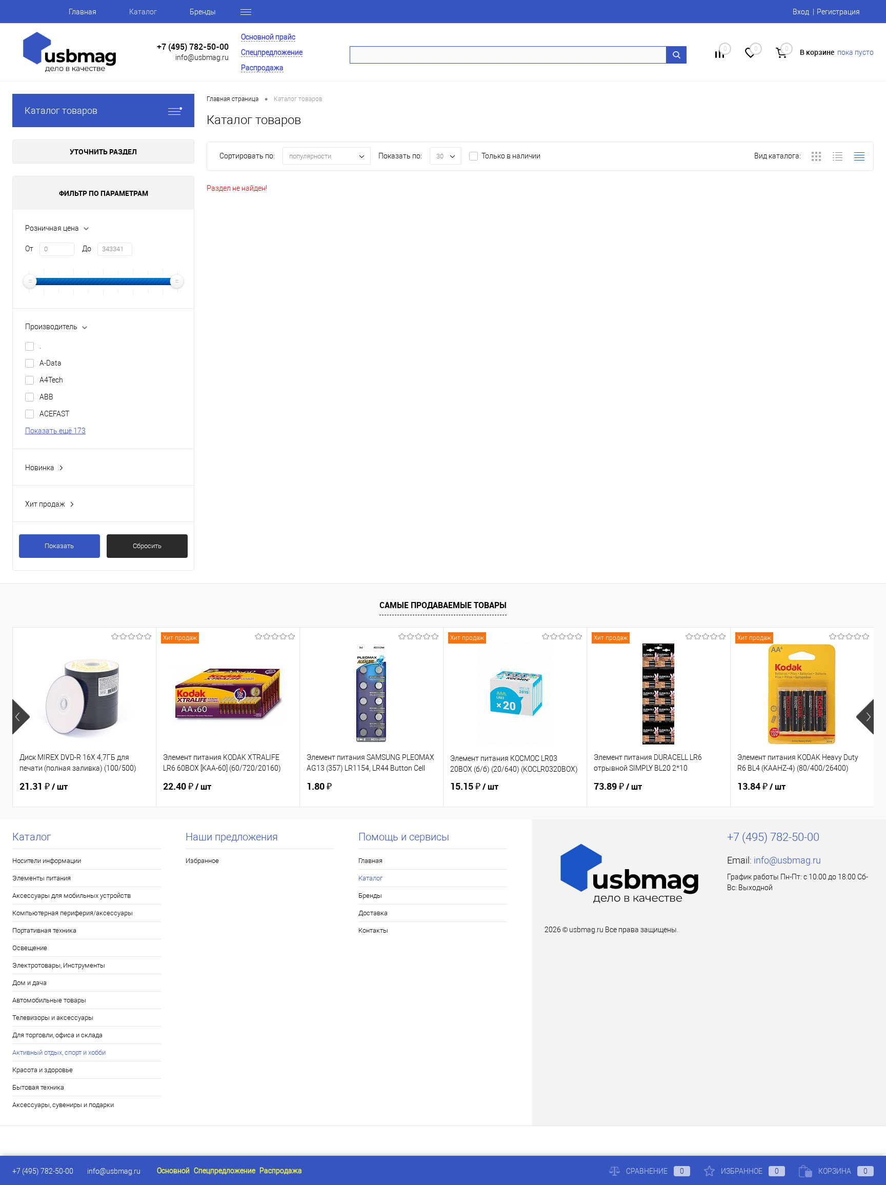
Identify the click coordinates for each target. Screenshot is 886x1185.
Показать (59, 546)
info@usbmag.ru (202, 57)
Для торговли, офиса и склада (57, 1035)
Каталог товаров (61, 110)
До (86, 249)
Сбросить (147, 546)
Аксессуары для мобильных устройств (71, 895)
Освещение (29, 948)
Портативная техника (44, 930)
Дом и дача (29, 983)
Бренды (203, 12)
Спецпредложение (272, 52)
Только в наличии (510, 156)
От (29, 249)
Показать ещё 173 (55, 431)
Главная (82, 12)
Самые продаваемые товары (443, 605)
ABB (46, 397)
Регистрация (838, 12)
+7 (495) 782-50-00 (193, 47)
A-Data (50, 363)
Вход (801, 12)
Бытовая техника (38, 1087)
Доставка (373, 913)
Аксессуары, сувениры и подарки (63, 1105)
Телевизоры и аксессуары (52, 1017)
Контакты (373, 930)
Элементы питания (41, 878)
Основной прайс (268, 37)
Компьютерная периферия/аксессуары (72, 913)
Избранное (202, 861)
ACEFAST (54, 414)
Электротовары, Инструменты (58, 965)
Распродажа (262, 68)
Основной (173, 1171)
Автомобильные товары (49, 1000)
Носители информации (46, 861)
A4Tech (51, 380)
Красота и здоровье (42, 1070)
